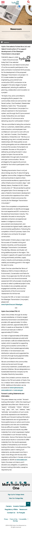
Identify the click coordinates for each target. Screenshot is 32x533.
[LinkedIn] (20, 482)
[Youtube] (24, 482)
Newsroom (23, 509)
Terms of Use (13, 519)
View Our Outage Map (16, 498)
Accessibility (22, 519)
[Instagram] (16, 482)
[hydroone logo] (15, 2)
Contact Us (11, 513)
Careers (9, 506)
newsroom (6, 42)
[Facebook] (11, 482)
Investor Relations (19, 506)
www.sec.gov (18, 390)
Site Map (15, 521)
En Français (21, 513)
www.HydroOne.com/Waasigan (11, 304)
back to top (28, 504)
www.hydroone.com (16, 387)
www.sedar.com (6, 390)
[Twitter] (7, 482)
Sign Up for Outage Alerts (16, 494)
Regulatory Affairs (11, 509)
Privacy (6, 519)
